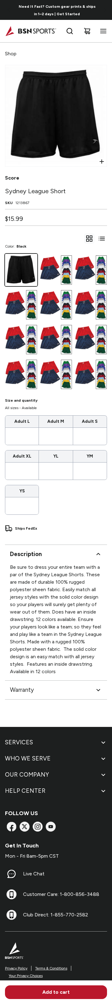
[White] (21, 305)
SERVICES (19, 742)
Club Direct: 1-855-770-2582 (55, 915)
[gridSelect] (89, 238)
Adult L (22, 421)
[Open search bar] (69, 31)
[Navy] (21, 339)
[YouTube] (50, 826)
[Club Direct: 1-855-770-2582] (11, 914)
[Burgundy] (21, 374)
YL (55, 456)
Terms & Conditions (51, 968)
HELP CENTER (25, 790)
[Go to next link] (105, 9)
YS (22, 491)
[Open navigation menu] (102, 31)
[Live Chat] (11, 873)
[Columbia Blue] (56, 374)
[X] (24, 826)
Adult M (55, 421)
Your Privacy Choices (26, 976)
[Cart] (87, 31)
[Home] (30, 31)
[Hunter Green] (91, 374)
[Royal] (91, 305)
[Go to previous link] (8, 9)
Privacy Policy (16, 968)
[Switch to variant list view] (101, 238)
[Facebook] (11, 826)
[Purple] (56, 305)
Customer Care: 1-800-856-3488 (61, 894)
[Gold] (91, 339)
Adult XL (22, 456)
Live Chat (33, 874)
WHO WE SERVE (28, 758)
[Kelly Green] (56, 339)
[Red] (91, 270)
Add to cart (56, 992)
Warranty (22, 689)
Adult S (90, 421)
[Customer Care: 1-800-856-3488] (11, 894)
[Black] (21, 270)
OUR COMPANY (27, 774)
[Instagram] (37, 826)
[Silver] (56, 270)
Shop (10, 54)
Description (26, 554)
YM (89, 456)
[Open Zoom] (101, 161)
